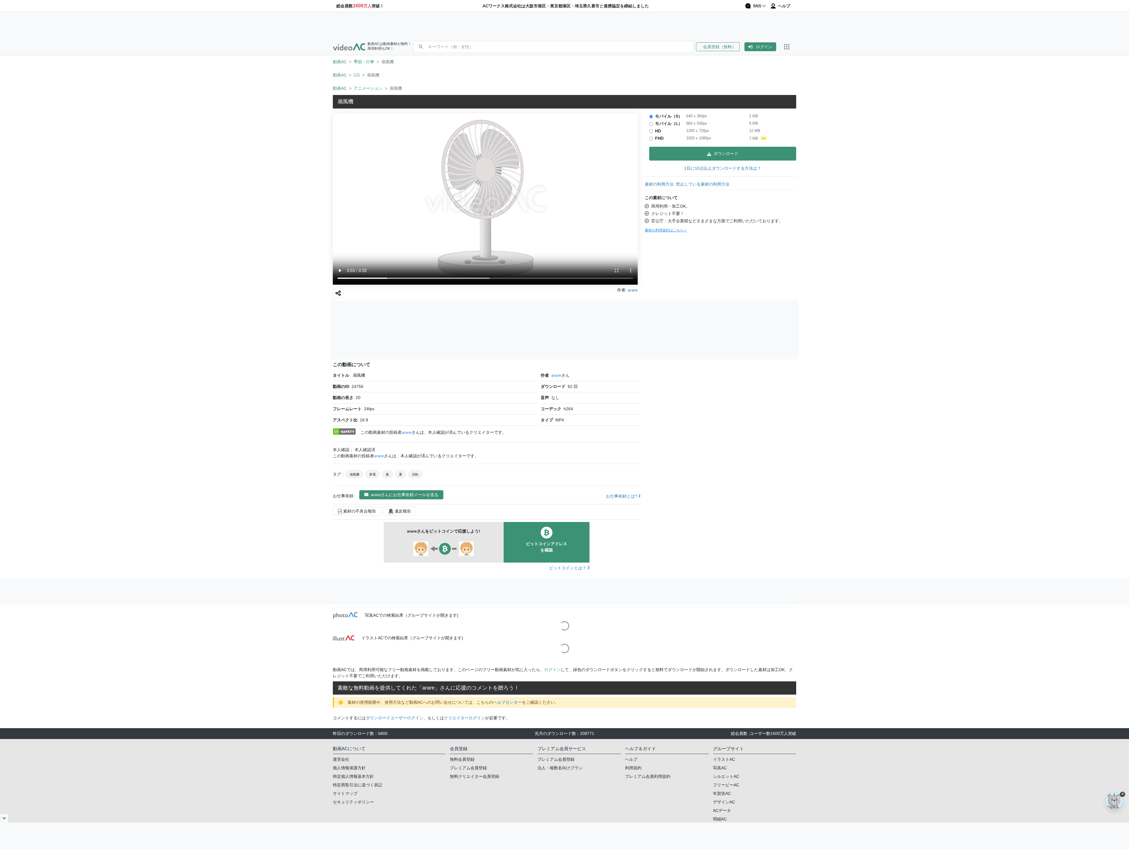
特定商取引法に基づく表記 (357, 785)
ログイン (764, 46)
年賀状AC (722, 793)
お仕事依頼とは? (622, 496)
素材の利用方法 (659, 184)
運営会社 (341, 759)
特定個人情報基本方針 (353, 776)
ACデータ (722, 810)
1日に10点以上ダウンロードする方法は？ (722, 168)
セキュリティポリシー (353, 802)
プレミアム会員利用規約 (647, 776)
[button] (720, 46)
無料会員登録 (462, 759)
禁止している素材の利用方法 (702, 184)
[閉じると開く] (4, 818)
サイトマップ (345, 793)
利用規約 (633, 767)
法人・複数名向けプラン (560, 767)
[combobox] (560, 46)
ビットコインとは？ (568, 568)
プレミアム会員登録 (468, 767)
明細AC (720, 819)
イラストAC (724, 759)
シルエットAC (726, 776)
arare (556, 375)
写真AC (720, 767)
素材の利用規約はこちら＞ (666, 230)
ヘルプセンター (507, 702)
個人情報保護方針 (349, 767)
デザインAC (724, 802)
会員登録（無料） (718, 46)
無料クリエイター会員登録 (474, 776)
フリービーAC (726, 785)
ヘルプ (631, 759)
